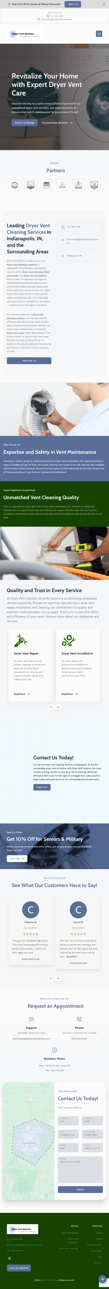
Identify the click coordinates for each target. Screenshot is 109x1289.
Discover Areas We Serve (55, 122)
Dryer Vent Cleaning (68, 1248)
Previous (51, 978)
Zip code (63, 1145)
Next (58, 978)
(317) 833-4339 (57, 16)
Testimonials (96, 1251)
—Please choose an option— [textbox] (91, 1148)
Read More (19, 694)
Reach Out (41, 787)
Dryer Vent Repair (69, 1233)
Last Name (87, 1118)
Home (99, 1233)
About (99, 1239)
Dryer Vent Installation (72, 1240)
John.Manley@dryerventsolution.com (56, 19)
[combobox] (92, 1147)
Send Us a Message (24, 122)
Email (62, 1132)
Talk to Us (73, 4)
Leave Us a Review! (19, 1268)
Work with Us (29, 360)
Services (87, 1145)
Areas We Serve (94, 1245)
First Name (64, 1118)
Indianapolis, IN (74, 256)
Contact (98, 1263)
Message (63, 1159)
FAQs (99, 1257)
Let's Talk (14, 858)
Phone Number (89, 1132)
